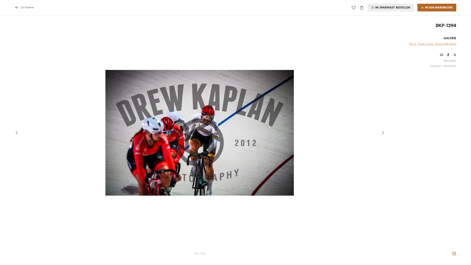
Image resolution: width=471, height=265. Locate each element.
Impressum (435, 66)
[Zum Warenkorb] (362, 7)
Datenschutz (450, 66)
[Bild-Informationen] (454, 253)
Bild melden (450, 61)
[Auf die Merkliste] (353, 7)
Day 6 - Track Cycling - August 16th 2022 (432, 44)
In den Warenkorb (438, 7)
